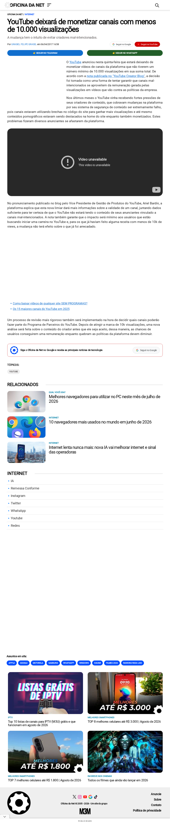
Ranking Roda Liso (132, 663)
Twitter (16, 503)
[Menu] (98, 5)
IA (12, 481)
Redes (15, 526)
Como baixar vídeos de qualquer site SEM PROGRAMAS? (50, 303)
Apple (12, 663)
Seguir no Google (123, 44)
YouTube (75, 62)
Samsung (53, 663)
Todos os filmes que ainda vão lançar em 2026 (118, 780)
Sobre (157, 799)
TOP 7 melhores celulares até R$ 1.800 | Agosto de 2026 (44, 780)
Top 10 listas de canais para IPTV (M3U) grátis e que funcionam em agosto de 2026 (41, 723)
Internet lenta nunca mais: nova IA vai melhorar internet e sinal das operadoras (102, 449)
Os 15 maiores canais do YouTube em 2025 (41, 309)
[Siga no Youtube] (85, 797)
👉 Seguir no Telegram (45, 53)
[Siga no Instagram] (80, 797)
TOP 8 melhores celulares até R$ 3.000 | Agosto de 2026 (124, 721)
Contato (156, 805)
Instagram (18, 496)
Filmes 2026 (112, 663)
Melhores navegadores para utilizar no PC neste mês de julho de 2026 (104, 399)
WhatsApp (18, 511)
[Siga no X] (74, 797)
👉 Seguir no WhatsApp (125, 53)
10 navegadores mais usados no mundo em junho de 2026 (100, 422)
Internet (29, 14)
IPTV (10, 717)
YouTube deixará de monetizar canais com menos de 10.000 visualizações (81, 25)
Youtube (13, 371)
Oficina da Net (15, 14)
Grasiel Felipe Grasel (24, 44)
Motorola (38, 663)
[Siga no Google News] (90, 797)
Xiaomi (97, 663)
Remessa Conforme (25, 488)
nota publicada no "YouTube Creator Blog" (116, 76)
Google (24, 663)
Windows (84, 663)
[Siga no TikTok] (96, 797)
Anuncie (156, 794)
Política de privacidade (147, 810)
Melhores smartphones (101, 717)
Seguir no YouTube (149, 44)
